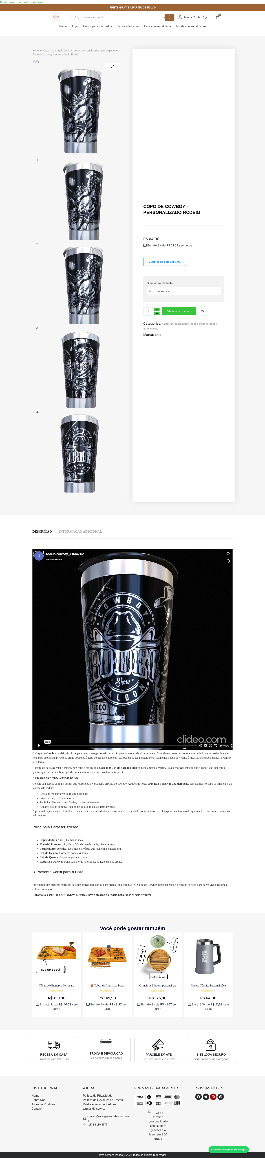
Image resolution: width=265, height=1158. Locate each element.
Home (63, 26)
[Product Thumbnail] (112, 66)
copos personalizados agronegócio (94, 50)
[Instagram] (213, 1097)
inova (158, 334)
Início (35, 50)
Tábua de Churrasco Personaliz (56, 985)
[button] (34, 61)
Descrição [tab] (42, 531)
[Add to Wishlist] (202, 311)
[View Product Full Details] (56, 978)
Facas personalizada (157, 26)
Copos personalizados (97, 26)
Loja (75, 26)
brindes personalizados (191, 26)
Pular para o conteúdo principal (21, 2)
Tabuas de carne (128, 26)
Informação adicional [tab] (80, 531)
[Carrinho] (217, 17)
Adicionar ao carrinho (179, 311)
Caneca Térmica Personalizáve (208, 985)
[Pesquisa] (169, 17)
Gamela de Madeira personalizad (157, 985)
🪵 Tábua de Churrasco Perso (107, 985)
